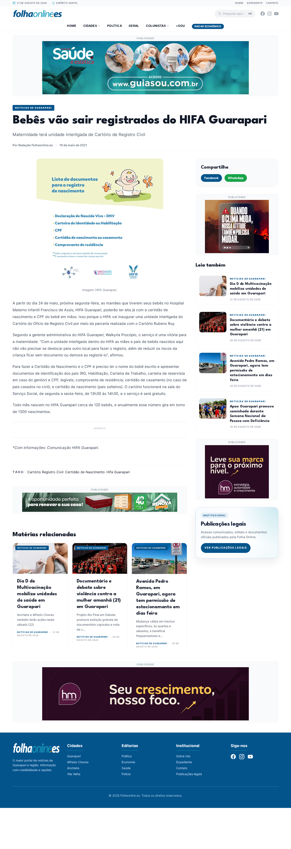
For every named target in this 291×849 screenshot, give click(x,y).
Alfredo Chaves (77, 762)
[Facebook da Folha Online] (263, 13)
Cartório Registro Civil (45, 472)
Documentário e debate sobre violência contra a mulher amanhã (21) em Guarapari (99, 594)
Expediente (255, 2)
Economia (128, 762)
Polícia (126, 774)
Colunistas (156, 25)
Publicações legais (189, 774)
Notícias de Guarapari (33, 107)
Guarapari (74, 756)
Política (114, 25)
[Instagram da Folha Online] (269, 13)
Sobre (239, 2)
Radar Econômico (207, 26)
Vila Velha (73, 774)
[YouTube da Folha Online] (276, 13)
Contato (272, 2)
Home (71, 25)
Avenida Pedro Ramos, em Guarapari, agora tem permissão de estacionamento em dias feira (252, 370)
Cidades (90, 25)
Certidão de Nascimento (85, 472)
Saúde (126, 768)
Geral (134, 25)
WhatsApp (235, 178)
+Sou (180, 25)
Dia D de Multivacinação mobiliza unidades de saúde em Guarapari (37, 594)
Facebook (211, 178)
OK (250, 13)
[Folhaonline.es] (38, 13)
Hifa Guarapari (118, 472)
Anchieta (73, 768)
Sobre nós (183, 756)
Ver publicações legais (226, 547)
